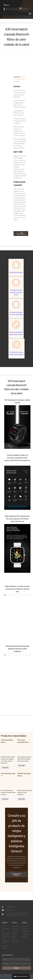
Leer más (5, 767)
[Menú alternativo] (30, 13)
